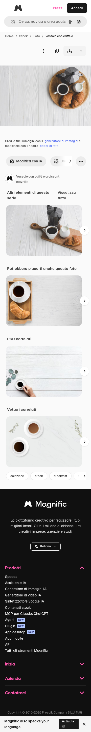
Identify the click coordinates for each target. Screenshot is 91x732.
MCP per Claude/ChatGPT (26, 613)
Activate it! (68, 723)
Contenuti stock (18, 607)
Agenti (14, 619)
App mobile (14, 638)
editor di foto (49, 146)
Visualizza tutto (67, 195)
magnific (22, 182)
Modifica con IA (29, 161)
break (39, 476)
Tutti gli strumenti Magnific (26, 650)
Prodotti (13, 567)
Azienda (13, 678)
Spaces (11, 576)
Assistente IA (15, 582)
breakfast (60, 476)
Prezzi (58, 8)
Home (9, 36)
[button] (45, 547)
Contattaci (15, 692)
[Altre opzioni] (43, 51)
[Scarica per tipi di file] (81, 51)
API (8, 644)
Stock (23, 36)
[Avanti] (70, 161)
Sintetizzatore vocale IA (24, 601)
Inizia (10, 663)
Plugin (14, 626)
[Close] (84, 724)
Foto (36, 36)
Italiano (45, 546)
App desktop (19, 632)
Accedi (77, 8)
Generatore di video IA (23, 595)
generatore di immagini (61, 141)
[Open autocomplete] (11, 22)
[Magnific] (45, 505)
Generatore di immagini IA (26, 589)
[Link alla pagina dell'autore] (9, 179)
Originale (33, 67)
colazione (17, 476)
